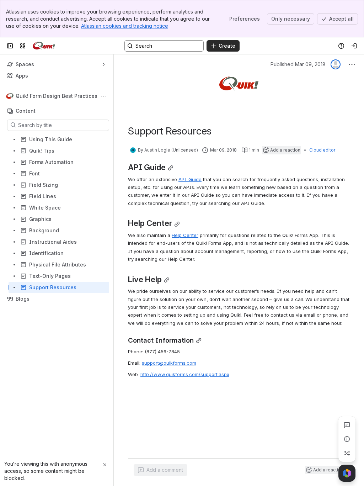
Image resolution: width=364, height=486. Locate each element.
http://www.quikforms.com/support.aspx (184, 374)
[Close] (105, 464)
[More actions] (103, 96)
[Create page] (347, 453)
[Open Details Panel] (347, 439)
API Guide (190, 179)
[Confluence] (44, 46)
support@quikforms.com (169, 363)
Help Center (185, 235)
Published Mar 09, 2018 (298, 64)
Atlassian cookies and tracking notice (124, 26)
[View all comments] (347, 424)
